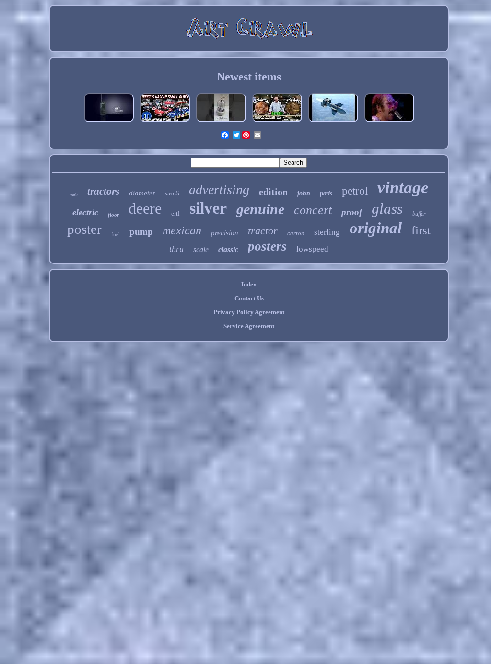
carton (295, 233)
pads (326, 193)
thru (176, 248)
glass (387, 208)
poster (84, 229)
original (376, 228)
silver (208, 208)
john (303, 193)
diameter (142, 193)
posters (267, 246)
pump (141, 232)
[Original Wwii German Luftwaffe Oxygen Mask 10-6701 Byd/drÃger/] (333, 122)
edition (273, 191)
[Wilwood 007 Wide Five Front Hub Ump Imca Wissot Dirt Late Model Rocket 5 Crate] (165, 122)
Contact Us (249, 298)
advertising (219, 189)
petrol (355, 191)
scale (201, 249)
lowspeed (312, 248)
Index (249, 284)
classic (228, 249)
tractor (263, 231)
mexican (182, 230)
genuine (260, 209)
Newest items (249, 76)
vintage (403, 187)
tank (74, 194)
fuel (115, 234)
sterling (327, 232)
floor (113, 215)
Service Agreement (248, 326)
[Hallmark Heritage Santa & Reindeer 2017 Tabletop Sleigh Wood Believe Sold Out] (221, 122)
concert (313, 210)
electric (85, 212)
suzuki (172, 193)
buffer (419, 213)
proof (351, 212)
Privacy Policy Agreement (248, 312)
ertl (175, 213)
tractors (103, 191)
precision (224, 233)
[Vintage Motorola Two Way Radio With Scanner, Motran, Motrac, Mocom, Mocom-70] (109, 122)
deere (145, 208)
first (421, 230)
